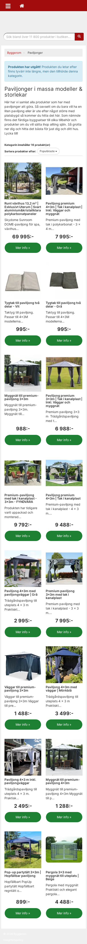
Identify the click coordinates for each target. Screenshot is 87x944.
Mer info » (23, 248)
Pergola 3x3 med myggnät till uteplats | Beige (62, 875)
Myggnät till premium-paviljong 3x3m (21, 397)
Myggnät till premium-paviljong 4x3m (63, 781)
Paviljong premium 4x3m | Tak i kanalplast (63, 496)
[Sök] (79, 36)
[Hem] (22, 5)
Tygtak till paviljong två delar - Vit (21, 304)
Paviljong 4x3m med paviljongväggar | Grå (20, 592)
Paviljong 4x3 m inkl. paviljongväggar (20, 781)
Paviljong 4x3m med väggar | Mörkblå (61, 688)
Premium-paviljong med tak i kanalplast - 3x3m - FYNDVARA (20, 498)
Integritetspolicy (13, 940)
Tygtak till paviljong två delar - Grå (63, 304)
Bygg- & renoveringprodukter (43, 21)
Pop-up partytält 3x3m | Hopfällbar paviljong (22, 873)
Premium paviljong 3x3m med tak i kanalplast (60, 594)
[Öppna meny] (8, 5)
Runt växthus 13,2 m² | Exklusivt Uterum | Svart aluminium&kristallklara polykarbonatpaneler (22, 208)
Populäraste (47, 151)
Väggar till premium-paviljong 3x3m (20, 688)
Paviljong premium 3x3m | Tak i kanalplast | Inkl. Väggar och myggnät (64, 401)
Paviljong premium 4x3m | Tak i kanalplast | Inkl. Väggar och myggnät (64, 208)
